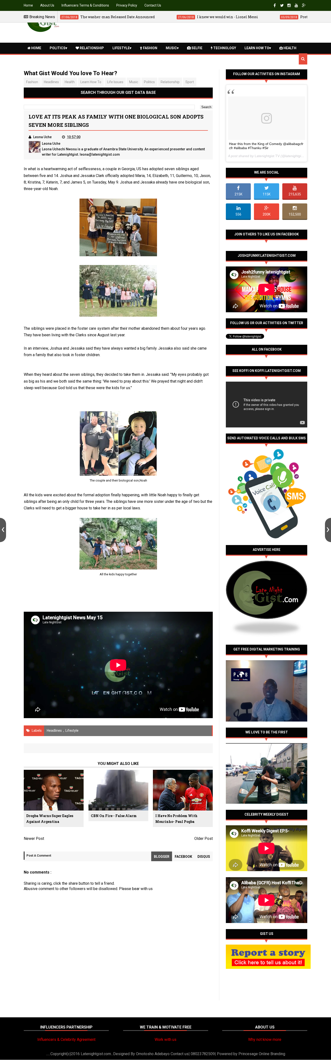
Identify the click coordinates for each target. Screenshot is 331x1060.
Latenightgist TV (267, 156)
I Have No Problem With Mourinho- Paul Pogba (176, 818)
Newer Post (34, 838)
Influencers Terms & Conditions (85, 5)
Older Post (203, 838)
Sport (189, 82)
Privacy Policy (126, 5)
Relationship (91, 48)
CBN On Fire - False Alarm (114, 815)
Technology (224, 48)
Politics (57, 48)
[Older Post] (328, 530)
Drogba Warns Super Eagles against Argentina (49, 818)
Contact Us (152, 5)
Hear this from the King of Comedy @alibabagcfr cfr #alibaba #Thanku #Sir (266, 146)
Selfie (196, 48)
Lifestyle (121, 48)
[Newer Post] (3, 530)
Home (28, 5)
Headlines (51, 82)
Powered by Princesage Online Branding (251, 1054)
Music (171, 48)
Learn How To (256, 48)
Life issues (115, 82)
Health (289, 48)
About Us (47, 5)
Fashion (149, 48)
